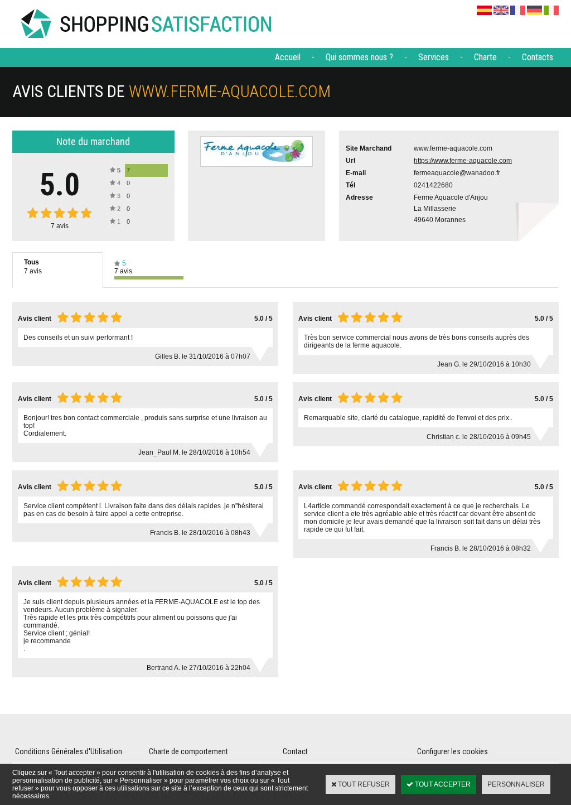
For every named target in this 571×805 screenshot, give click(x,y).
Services (433, 57)
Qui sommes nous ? (359, 57)
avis (60, 226)
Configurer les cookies (452, 751)
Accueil (288, 57)
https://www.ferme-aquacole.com (463, 161)
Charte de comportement (188, 751)
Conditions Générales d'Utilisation (68, 751)
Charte (485, 57)
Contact (295, 751)
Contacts (537, 57)
